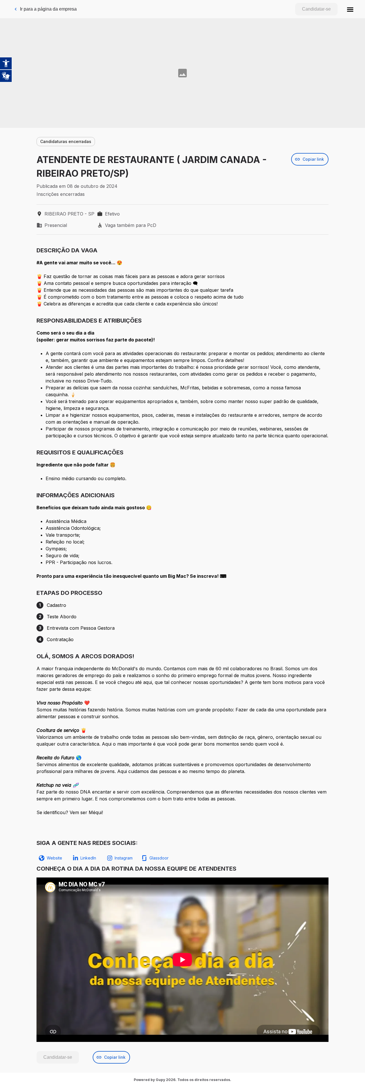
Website (54, 857)
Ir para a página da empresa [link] (48, 9)
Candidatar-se (316, 9)
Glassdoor (159, 857)
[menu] (350, 9)
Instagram (124, 857)
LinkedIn (88, 857)
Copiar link (313, 159)
